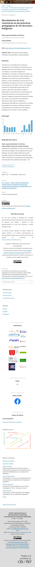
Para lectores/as (7, 293)
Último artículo (7, 491)
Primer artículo (7, 466)
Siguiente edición (8, 464)
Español (5, 311)
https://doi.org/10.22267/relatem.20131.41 (18, 48)
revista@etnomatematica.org (19, 529)
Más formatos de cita (9, 282)
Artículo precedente (9, 476)
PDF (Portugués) (9, 166)
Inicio (3, 6)
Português (6, 314)
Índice (4, 497)
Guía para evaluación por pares (12, 422)
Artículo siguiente (8, 484)
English (5, 309)
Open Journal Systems (9, 504)
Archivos (9, 6)
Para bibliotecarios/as (8, 298)
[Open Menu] (2, 2)
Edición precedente (8, 461)
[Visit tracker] (17, 384)
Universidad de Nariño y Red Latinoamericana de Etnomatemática (17, 543)
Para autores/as (7, 295)
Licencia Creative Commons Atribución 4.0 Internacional (17, 546)
